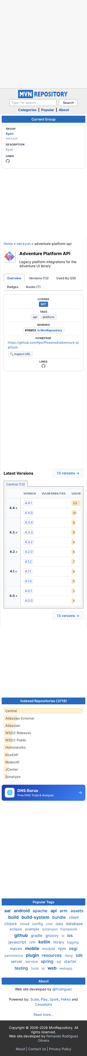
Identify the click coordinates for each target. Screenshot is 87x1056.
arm (64, 910)
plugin (33, 955)
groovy (52, 935)
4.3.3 (29, 532)
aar (8, 910)
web (53, 968)
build (14, 917)
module (49, 948)
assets (77, 910)
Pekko (66, 999)
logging (73, 942)
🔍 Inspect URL (20, 354)
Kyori (9, 134)
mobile (32, 948)
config (38, 923)
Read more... (44, 1014)
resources (52, 955)
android (22, 910)
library (59, 942)
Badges (12, 287)
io (63, 936)
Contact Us (37, 1049)
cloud (25, 923)
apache (41, 910)
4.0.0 (29, 600)
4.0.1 (28, 591)
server (17, 961)
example (32, 929)
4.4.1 (28, 503)
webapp (65, 968)
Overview (14, 278)
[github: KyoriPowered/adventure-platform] (43, 366)
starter (70, 961)
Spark (54, 999)
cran (50, 924)
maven (16, 948)
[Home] (43, 97)
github (21, 935)
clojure (11, 923)
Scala (34, 999)
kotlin (44, 941)
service (32, 961)
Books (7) (33, 287)
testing (21, 968)
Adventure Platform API (44, 253)
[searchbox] (33, 102)
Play (44, 999)
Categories (27, 110)
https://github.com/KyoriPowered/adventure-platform (43, 345)
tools (35, 968)
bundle (59, 917)
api (35, 317)
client (74, 917)
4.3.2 (29, 542)
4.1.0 (28, 581)
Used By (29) (66, 278)
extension (50, 929)
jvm (32, 942)
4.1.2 (28, 561)
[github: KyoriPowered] (8, 161)
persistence (14, 955)
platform (48, 317)
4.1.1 (28, 571)
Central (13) (15, 484)
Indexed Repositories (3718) (43, 701)
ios (70, 935)
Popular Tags (43, 902)
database (74, 923)
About (64, 110)
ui (44, 968)
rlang (69, 955)
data (60, 923)
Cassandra (43, 1004)
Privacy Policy (60, 1049)
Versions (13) (39, 278)
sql (59, 961)
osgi (73, 948)
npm (62, 948)
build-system (36, 917)
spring (48, 961)
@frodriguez (62, 989)
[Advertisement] (43, 43)
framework (68, 929)
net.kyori (23, 244)
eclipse (16, 929)
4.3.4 (29, 522)
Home (8, 244)
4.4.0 (29, 513)
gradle (37, 935)
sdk (79, 955)
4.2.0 (29, 552)
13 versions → (68, 473)
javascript (18, 942)
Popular (47, 110)
